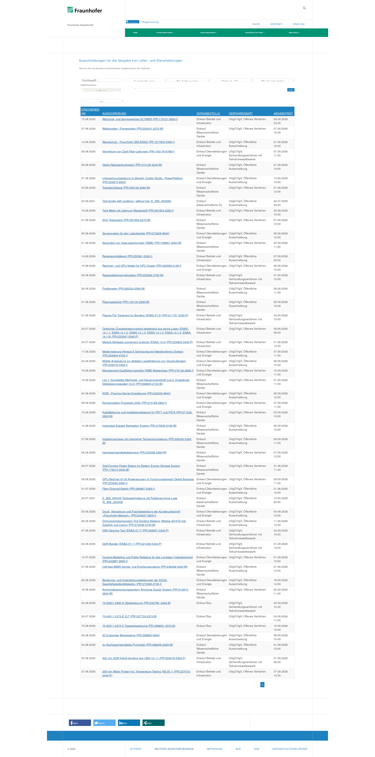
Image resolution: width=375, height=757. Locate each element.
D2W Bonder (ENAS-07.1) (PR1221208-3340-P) (132, 544)
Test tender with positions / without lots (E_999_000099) (136, 201)
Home (135, 33)
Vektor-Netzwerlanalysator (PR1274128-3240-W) (132, 165)
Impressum (214, 748)
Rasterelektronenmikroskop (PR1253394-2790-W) (133, 275)
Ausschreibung (114, 113)
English (299, 24)
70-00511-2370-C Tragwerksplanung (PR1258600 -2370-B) (138, 626)
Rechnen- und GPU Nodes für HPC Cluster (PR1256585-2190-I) (141, 266)
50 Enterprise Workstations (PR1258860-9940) (131, 635)
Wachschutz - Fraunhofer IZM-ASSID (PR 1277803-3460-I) (138, 142)
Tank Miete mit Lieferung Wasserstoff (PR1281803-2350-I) (138, 210)
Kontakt (277, 24)
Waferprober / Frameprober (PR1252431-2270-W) (132, 128)
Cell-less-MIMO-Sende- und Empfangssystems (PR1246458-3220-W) (145, 567)
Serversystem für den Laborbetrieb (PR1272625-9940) (135, 233)
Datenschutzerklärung (290, 748)
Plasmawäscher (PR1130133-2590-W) (126, 302)
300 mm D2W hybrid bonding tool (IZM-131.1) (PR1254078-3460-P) (144, 658)
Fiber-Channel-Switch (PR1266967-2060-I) (128, 488)
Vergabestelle (208, 113)
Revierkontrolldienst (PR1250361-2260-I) (127, 256)
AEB (238, 748)
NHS (256, 748)
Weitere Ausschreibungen (174, 748)
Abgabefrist (283, 113)
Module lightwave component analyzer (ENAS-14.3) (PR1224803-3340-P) (147, 342)
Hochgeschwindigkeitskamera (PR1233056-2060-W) (134, 452)
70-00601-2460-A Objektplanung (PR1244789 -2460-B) (136, 603)
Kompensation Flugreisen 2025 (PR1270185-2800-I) (134, 403)
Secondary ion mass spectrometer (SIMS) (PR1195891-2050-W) (141, 243)
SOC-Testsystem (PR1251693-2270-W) (126, 220)
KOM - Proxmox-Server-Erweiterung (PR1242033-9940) (136, 393)
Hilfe (256, 24)
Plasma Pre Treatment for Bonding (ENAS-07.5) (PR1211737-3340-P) (145, 315)
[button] (80, 722)
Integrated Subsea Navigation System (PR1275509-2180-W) (139, 425)
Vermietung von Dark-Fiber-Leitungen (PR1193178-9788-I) (138, 151)
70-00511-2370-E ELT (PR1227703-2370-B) (129, 616)
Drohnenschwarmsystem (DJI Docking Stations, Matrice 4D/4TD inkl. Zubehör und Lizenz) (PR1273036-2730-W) (144, 523)
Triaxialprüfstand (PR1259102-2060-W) (126, 187)
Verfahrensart (241, 113)
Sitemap (136, 748)
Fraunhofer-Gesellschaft (80, 25)
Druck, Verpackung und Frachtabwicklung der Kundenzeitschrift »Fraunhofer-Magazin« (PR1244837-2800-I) (141, 513)
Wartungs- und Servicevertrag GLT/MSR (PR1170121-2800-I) (140, 119)
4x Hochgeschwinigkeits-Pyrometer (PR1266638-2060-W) (137, 645)
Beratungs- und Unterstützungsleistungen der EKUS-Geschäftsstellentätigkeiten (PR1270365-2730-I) (134, 582)
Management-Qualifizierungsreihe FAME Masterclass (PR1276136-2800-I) (148, 370)
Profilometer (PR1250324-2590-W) (123, 288)
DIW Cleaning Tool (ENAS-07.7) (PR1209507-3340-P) (135, 530)
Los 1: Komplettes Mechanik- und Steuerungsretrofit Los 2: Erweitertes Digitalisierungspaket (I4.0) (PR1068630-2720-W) (145, 382)
